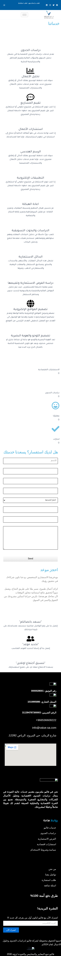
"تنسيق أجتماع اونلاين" (30, 663)
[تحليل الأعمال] (30, 71)
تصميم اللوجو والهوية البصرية (30, 335)
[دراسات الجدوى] (30, 44)
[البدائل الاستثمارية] (30, 251)
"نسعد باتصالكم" (30, 622)
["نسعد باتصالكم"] (30, 616)
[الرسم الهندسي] (30, 146)
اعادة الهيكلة (30, 204)
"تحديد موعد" (30, 644)
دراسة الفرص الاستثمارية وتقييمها (30, 283)
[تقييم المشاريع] (30, 97)
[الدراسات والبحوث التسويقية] (30, 225)
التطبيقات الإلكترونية (30, 178)
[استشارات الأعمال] (30, 123)
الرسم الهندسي (30, 151)
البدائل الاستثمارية (31, 257)
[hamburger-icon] (24, 14)
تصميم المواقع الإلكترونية (30, 309)
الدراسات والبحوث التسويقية (30, 230)
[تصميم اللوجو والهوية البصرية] (30, 330)
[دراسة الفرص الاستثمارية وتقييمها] (30, 277)
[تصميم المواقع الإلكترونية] (30, 303)
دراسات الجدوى (31, 50)
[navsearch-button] (8, 14)
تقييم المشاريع (30, 103)
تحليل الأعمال (30, 76)
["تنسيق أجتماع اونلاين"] (30, 657)
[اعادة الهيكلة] (30, 198)
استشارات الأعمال (30, 129)
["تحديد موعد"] (30, 639)
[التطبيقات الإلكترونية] (30, 172)
